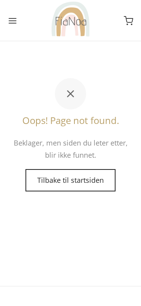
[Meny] (12, 21)
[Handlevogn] (128, 21)
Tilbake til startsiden (70, 180)
